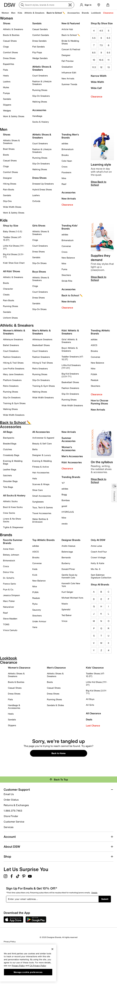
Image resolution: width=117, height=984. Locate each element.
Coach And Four (99, 551)
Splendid (66, 609)
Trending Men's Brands (70, 136)
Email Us (9, 794)
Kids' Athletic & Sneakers (70, 332)
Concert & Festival (71, 49)
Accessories (68, 192)
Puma (64, 269)
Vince (64, 621)
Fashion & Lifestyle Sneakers (41, 83)
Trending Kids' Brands (70, 227)
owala (64, 523)
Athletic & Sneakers (13, 29)
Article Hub (67, 29)
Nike (64, 178)
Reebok (94, 380)
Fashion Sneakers (12, 356)
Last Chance (93, 725)
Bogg (64, 494)
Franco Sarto (9, 583)
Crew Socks (9, 512)
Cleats (6, 294)
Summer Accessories (68, 439)
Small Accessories (41, 495)
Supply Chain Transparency (15, 954)
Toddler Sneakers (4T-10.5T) (72, 358)
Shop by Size (10, 225)
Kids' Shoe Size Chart (14, 262)
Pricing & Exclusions (12, 971)
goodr (64, 506)
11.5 (94, 67)
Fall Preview (68, 61)
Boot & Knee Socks (13, 507)
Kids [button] (20, 12)
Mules (6, 87)
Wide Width (97, 82)
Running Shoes (39, 90)
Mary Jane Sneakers (13, 374)
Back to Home (58, 753)
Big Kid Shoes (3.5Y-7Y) (13, 256)
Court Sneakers (40, 75)
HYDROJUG (68, 511)
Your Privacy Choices (18, 958)
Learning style (101, 164)
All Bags (7, 432)
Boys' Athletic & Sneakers (70, 349)
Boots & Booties (11, 35)
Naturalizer (8, 606)
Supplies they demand (100, 257)
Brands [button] (85, 12)
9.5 (108, 52)
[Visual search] (70, 5)
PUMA (94, 374)
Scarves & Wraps (40, 484)
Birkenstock (68, 149)
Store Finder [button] (11, 816)
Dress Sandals (39, 40)
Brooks (65, 155)
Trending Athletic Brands (100, 332)
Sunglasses (38, 501)
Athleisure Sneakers (13, 339)
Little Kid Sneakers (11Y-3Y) (71, 366)
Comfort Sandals (40, 35)
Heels (6, 75)
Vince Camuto (10, 630)
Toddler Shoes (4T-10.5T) (12, 239)
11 (108, 59)
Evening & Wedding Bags (12, 462)
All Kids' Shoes (11, 271)
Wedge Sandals (40, 58)
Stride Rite (67, 280)
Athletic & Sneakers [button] (34, 12)
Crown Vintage (98, 557)
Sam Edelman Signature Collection (101, 576)
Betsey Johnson (11, 554)
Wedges (7, 110)
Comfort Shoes (10, 52)
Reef (64, 184)
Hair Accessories (40, 472)
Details (94, 892)
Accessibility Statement (14, 963)
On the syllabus (102, 462)
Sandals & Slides (55, 705)
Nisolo (65, 603)
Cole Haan (67, 160)
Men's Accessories (72, 456)
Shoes (6, 23)
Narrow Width (98, 76)
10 (94, 59)
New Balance (68, 257)
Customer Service (14, 821)
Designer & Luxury (41, 455)
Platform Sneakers (12, 380)
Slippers (7, 104)
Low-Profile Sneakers (13, 368)
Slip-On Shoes (39, 263)
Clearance (96, 96)
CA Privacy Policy (38, 965)
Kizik (34, 574)
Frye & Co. (8, 589)
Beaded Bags (9, 443)
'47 (63, 482)
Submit (104, 899)
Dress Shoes (9, 58)
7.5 (101, 45)
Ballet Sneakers (11, 345)
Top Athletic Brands (43, 540)
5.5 (94, 37)
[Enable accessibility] (114, 486)
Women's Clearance (19, 667)
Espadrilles (8, 64)
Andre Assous (68, 545)
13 (108, 67)
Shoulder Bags (10, 481)
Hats (34, 478)
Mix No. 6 (95, 569)
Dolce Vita (8, 572)
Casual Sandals (40, 29)
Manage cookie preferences (28, 972)
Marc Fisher (9, 601)
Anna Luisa (96, 545)
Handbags (37, 116)
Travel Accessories (41, 513)
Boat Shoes (8, 149)
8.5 (94, 52)
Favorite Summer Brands (12, 541)
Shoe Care (37, 490)
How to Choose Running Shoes (99, 402)
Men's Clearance (56, 667)
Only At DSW (98, 540)
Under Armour (39, 621)
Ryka (34, 603)
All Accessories (41, 432)
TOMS (6, 624)
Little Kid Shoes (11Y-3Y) (13, 247)
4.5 (101, 30)
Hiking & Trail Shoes (13, 362)
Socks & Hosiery (40, 121)
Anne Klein (8, 548)
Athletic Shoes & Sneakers (41, 68)
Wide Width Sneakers (13, 414)
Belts (34, 449)
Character (8, 288)
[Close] (52, 949)
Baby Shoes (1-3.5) (12, 231)
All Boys (90, 699)
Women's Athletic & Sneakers (14, 332)
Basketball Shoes (41, 345)
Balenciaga (67, 551)
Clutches (7, 449)
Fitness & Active (40, 466)
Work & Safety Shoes (13, 116)
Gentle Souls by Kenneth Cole (69, 576)
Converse (66, 246)
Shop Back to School (98, 183)
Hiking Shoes (9, 183)
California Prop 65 (11, 975)
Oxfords (36, 201)
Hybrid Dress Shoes (42, 189)
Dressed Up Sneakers (43, 183)
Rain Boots (8, 189)
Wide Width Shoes (12, 206)
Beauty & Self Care (42, 443)
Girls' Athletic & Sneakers (69, 341)
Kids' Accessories (72, 462)
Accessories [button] (73, 12)
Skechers (66, 275)
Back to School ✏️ (56, 12)
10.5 (101, 59)
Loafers (6, 81)
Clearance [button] (108, 12)
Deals (89, 719)
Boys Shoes (39, 271)
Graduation (67, 66)
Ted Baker (67, 615)
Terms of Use (9, 950)
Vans (34, 627)
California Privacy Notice (14, 946)
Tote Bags (8, 487)
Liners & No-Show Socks (12, 520)
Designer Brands (71, 540)
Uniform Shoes (10, 317)
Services (8, 827)
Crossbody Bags (11, 455)
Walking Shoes (39, 101)
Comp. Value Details (12, 967)
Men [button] (13, 12)
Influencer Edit (69, 72)
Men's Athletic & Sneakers (41, 332)
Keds (34, 569)
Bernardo (66, 557)
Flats (5, 69)
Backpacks (8, 437)
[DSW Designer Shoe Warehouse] (10, 4)
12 (101, 67)
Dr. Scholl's (8, 577)
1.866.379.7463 (13, 810)
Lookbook (96, 12)
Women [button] (5, 12)
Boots (6, 154)
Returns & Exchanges (16, 805)
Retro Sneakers (10, 385)
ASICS (94, 345)
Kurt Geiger (67, 591)
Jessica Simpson (11, 595)
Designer (66, 55)
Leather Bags (9, 469)
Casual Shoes (10, 40)
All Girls (90, 704)
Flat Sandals (38, 46)
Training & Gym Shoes (14, 403)
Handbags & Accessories (14, 707)
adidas (65, 143)
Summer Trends (69, 84)
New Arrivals (68, 78)
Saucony (36, 609)
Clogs (6, 46)
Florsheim (66, 172)
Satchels (7, 475)
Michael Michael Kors (72, 597)
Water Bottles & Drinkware (40, 520)
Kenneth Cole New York (71, 585)
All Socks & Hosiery (14, 495)
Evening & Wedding (42, 460)
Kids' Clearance (95, 667)
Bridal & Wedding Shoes (70, 42)
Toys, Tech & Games (42, 507)
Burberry (66, 563)
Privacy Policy (10, 941)
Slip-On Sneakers (41, 95)
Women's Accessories (68, 448)
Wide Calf (96, 88)
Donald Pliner (68, 569)
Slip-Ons (7, 201)
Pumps (6, 93)
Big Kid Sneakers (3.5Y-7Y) (70, 375)
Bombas (66, 500)
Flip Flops (37, 52)
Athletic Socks (10, 501)
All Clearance (93, 713)
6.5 (108, 37)
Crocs (64, 166)
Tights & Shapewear (13, 527)
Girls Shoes (38, 225)
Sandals (7, 98)
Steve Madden (10, 618)
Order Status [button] (11, 799)
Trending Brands (71, 477)
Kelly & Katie (97, 563)
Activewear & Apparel (43, 437)
